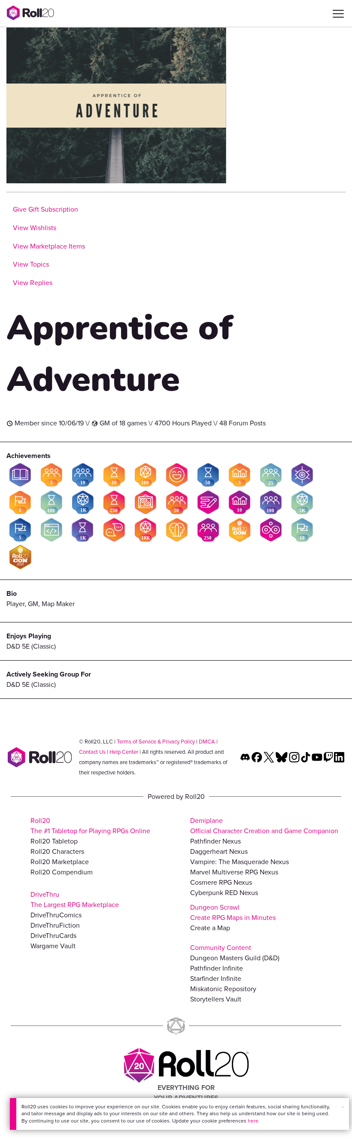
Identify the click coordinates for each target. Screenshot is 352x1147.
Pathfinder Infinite (216, 968)
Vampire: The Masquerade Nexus (239, 862)
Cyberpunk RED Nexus (224, 893)
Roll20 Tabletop (54, 841)
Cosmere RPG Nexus (221, 882)
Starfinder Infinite (215, 978)
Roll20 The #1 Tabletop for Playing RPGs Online (90, 826)
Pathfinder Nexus (215, 841)
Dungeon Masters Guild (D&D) (234, 958)
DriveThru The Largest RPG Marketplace (74, 899)
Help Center (123, 752)
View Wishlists (34, 228)
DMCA (207, 741)
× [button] (343, 1107)
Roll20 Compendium (61, 872)
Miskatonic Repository (223, 989)
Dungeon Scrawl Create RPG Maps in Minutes (233, 912)
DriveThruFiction (55, 925)
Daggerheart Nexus (219, 851)
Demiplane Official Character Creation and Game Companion (264, 826)
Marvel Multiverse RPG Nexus (234, 872)
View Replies (32, 283)
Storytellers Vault (215, 999)
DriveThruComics (56, 915)
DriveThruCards (53, 936)
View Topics (31, 264)
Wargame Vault (53, 946)
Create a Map (210, 928)
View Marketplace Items (49, 246)
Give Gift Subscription (45, 209)
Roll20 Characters (57, 851)
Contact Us (92, 752)
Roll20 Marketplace (59, 862)
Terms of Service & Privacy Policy (156, 741)
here (253, 1121)
